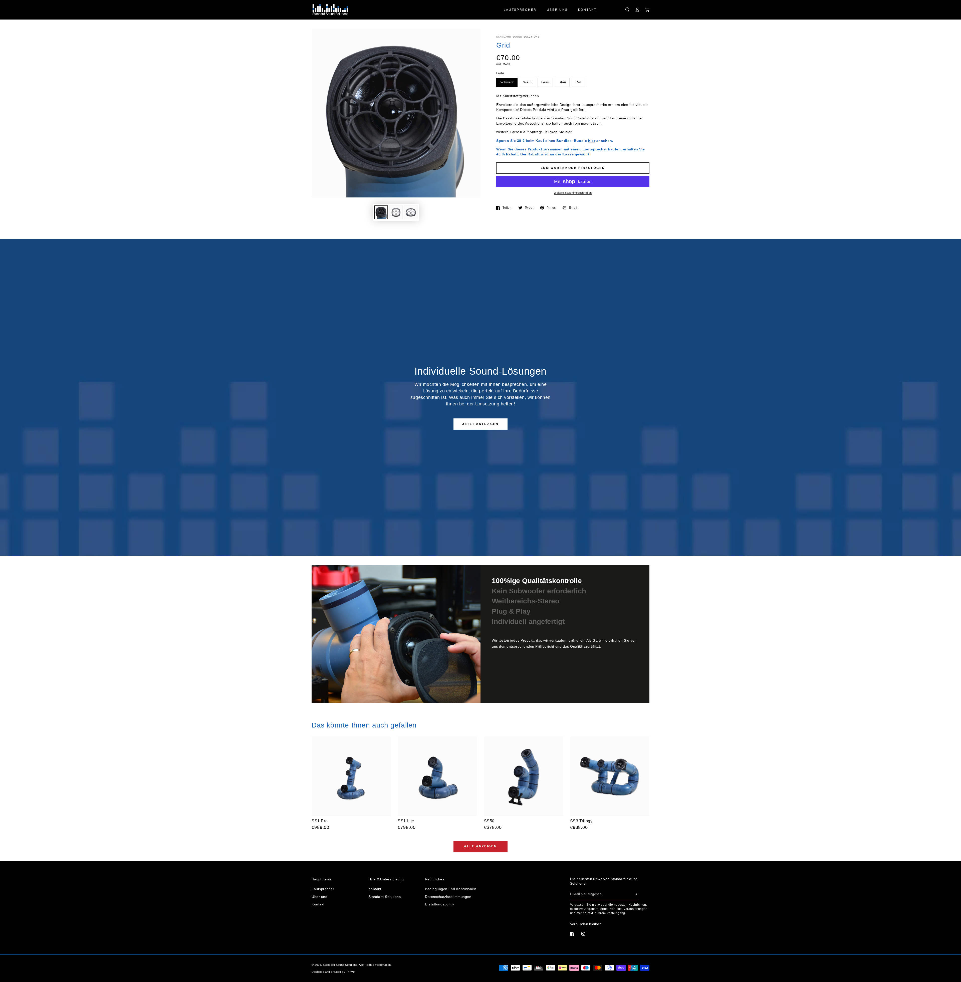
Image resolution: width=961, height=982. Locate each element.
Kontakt (318, 904)
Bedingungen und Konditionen (450, 889)
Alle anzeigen (480, 846)
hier (568, 132)
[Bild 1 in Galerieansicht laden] (381, 212)
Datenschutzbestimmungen (448, 897)
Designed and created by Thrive (333, 971)
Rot (578, 82)
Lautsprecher (323, 889)
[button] (627, 10)
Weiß (527, 82)
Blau (562, 82)
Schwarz (507, 82)
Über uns (319, 897)
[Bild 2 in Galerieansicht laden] (396, 212)
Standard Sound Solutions (518, 37)
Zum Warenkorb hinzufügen (573, 168)
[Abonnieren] (636, 894)
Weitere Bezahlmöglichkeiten (573, 192)
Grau (545, 82)
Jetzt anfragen (480, 424)
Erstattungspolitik (439, 904)
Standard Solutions (384, 897)
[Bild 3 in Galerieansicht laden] (411, 212)
